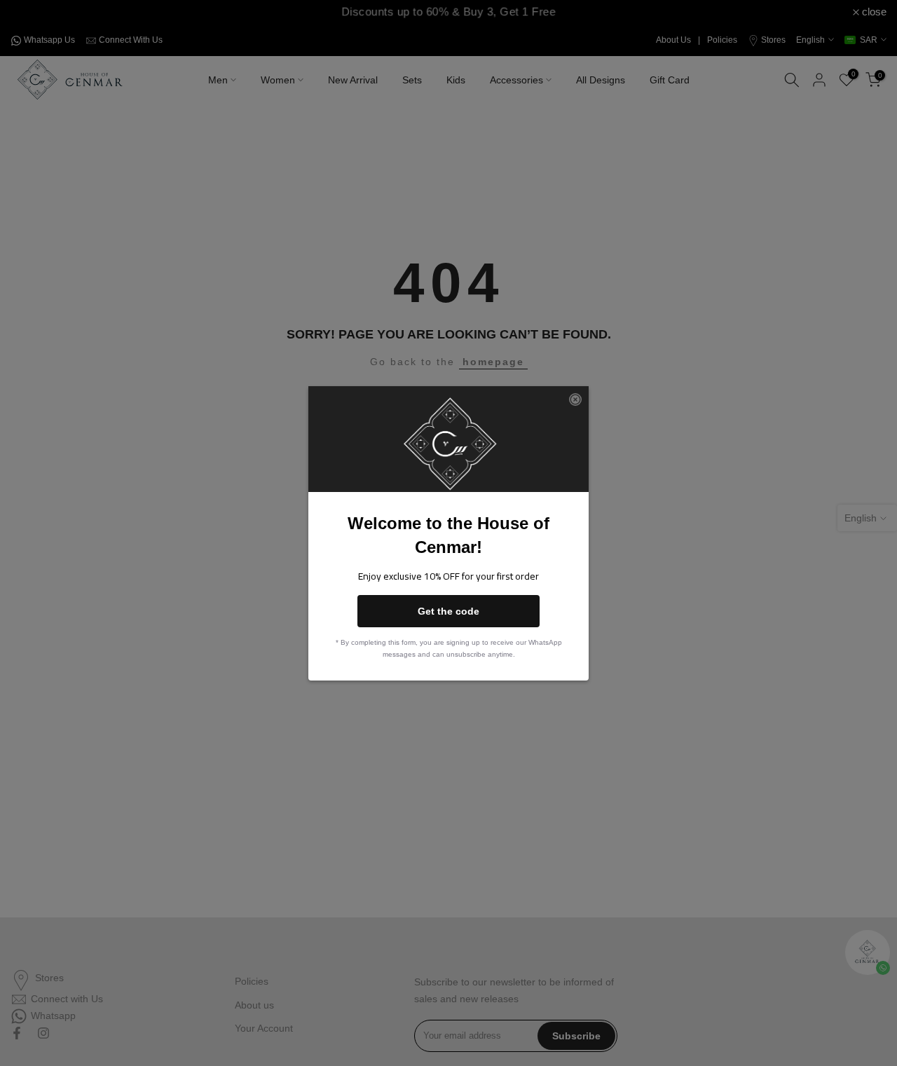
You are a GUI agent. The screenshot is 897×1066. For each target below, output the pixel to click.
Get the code (448, 611)
